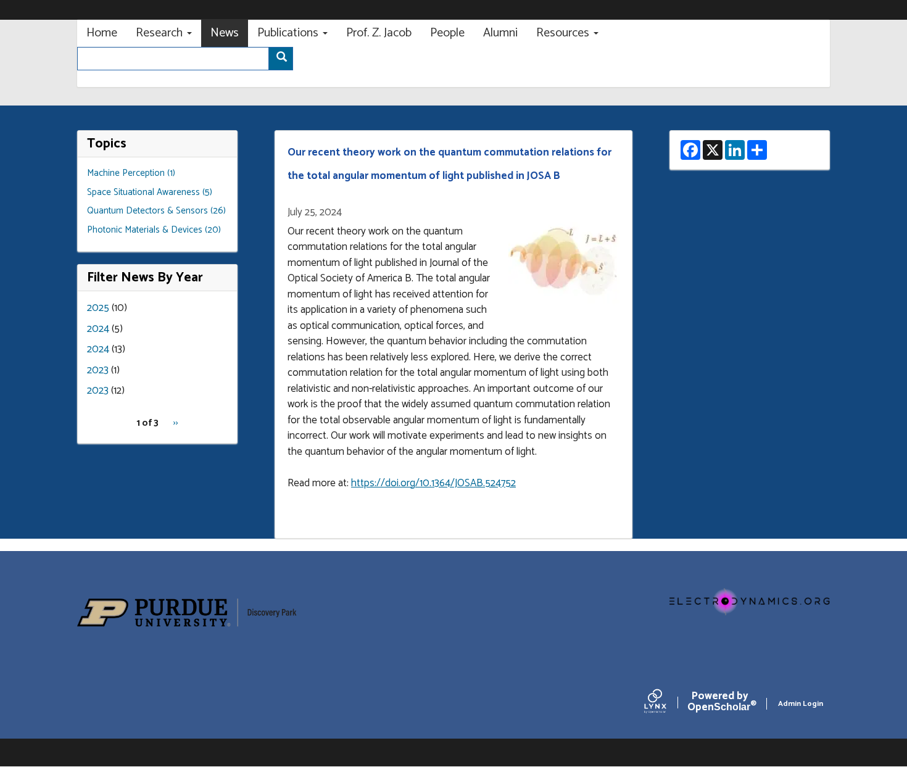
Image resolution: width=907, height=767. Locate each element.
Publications (289, 33)
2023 (98, 370)
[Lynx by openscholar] (665, 704)
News (224, 33)
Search (280, 58)
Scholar (719, 704)
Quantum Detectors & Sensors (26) (156, 210)
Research (161, 33)
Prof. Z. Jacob (379, 33)
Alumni (500, 33)
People (447, 33)
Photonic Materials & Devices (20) (154, 230)
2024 (98, 329)
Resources (564, 33)
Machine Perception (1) (131, 173)
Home (101, 33)
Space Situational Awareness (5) (149, 192)
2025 (98, 308)
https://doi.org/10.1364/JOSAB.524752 (433, 483)
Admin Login (800, 704)
